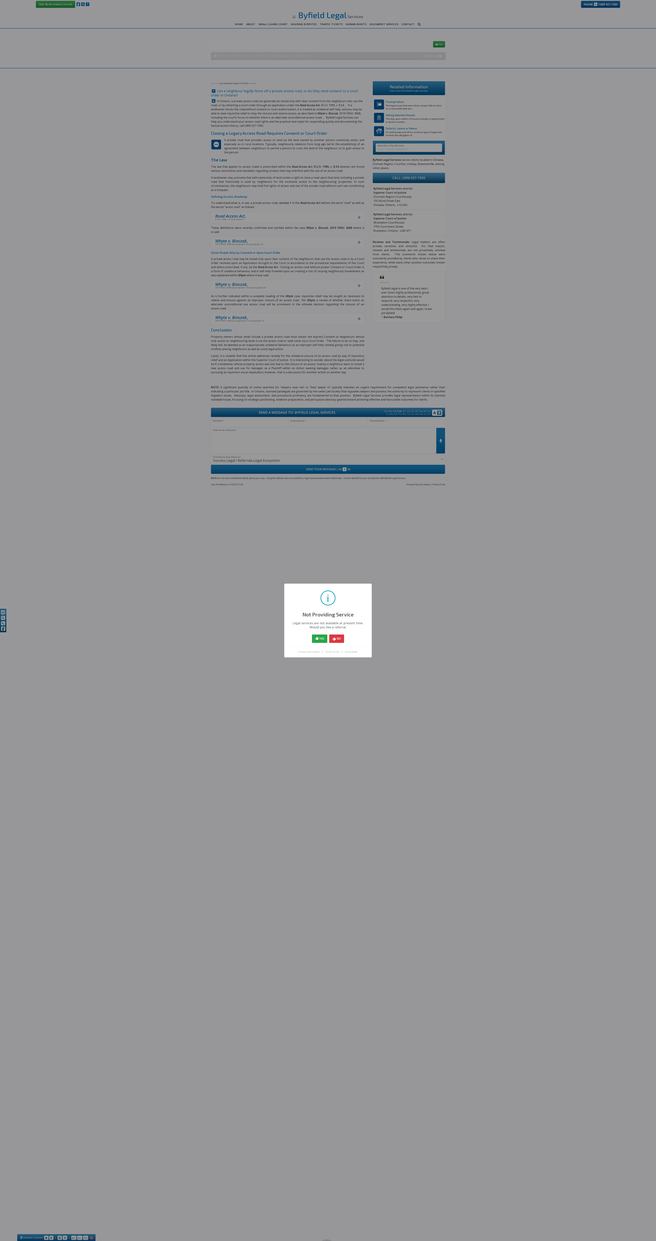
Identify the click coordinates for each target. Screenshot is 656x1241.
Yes (321, 638)
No (338, 638)
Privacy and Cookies (309, 651)
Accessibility (351, 651)
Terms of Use (332, 651)
